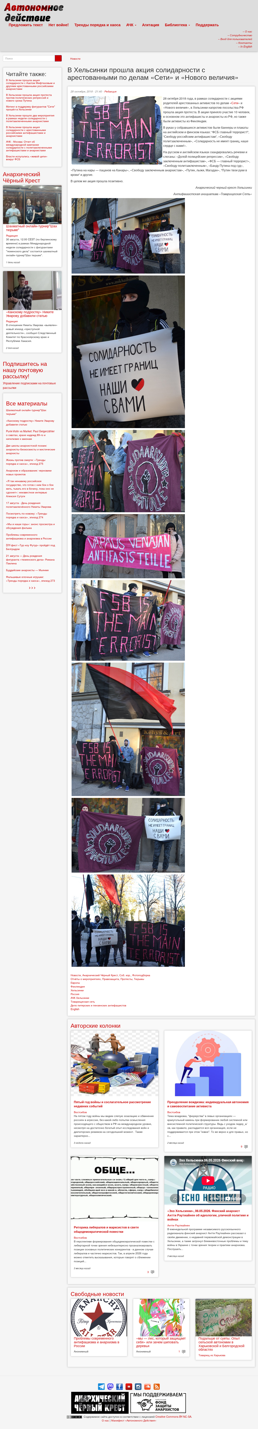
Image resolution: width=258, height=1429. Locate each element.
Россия (75, 994)
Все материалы (26, 403)
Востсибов (80, 1112)
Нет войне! (59, 24)
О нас (105, 1420)
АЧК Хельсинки (80, 998)
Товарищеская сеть (83, 1001)
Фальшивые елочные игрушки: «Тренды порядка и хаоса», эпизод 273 (30, 578)
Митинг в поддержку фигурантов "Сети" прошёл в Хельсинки (30, 108)
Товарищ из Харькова (212, 1355)
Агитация (150, 24)
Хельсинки (77, 990)
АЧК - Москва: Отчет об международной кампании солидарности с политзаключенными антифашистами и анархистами (29, 146)
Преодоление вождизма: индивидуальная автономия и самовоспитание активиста (208, 1104)
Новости (75, 58)
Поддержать (207, 24)
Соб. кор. (125, 975)
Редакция (110, 91)
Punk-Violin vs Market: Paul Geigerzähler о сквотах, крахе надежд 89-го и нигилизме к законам (30, 435)
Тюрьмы (139, 979)
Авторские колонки (96, 1025)
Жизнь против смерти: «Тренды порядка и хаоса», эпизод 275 (25, 461)
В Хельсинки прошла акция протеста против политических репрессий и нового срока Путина (29, 97)
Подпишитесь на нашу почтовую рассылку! (25, 369)
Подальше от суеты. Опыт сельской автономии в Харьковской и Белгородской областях (221, 1344)
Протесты (126, 979)
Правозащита (110, 979)
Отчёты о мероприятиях (86, 979)
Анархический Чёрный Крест (100, 975)
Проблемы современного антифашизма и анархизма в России (96, 1342)
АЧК (130, 24)
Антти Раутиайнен (178, 1225)
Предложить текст (26, 24)
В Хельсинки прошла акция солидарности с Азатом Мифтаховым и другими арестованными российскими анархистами (30, 84)
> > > (32, 587)
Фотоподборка (141, 975)
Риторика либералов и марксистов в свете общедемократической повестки (106, 1229)
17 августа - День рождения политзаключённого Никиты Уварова (28, 504)
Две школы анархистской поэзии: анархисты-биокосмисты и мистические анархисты (30, 449)
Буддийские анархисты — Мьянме (27, 570)
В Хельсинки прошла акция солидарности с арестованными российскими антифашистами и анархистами (26, 131)
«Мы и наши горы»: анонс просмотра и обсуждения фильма (30, 526)
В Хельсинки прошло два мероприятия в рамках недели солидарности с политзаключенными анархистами (30, 118)
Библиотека (176, 24)
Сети (234, 103)
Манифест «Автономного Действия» (133, 1420)
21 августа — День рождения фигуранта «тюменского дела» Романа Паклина (30, 559)
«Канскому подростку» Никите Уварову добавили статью (30, 313)
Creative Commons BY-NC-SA (173, 1416)
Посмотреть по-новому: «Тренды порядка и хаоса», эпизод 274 (26, 515)
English (75, 1009)
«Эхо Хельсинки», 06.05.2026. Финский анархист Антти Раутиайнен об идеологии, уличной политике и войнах (208, 1215)
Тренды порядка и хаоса (97, 24)
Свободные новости (97, 1294)
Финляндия (78, 986)
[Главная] (35, 13)
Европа (75, 982)
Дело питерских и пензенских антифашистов (98, 1005)
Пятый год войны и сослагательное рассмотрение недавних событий (112, 1104)
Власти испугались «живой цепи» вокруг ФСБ (26, 157)
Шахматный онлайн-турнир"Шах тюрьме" (31, 227)
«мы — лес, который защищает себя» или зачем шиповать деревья (161, 1342)
